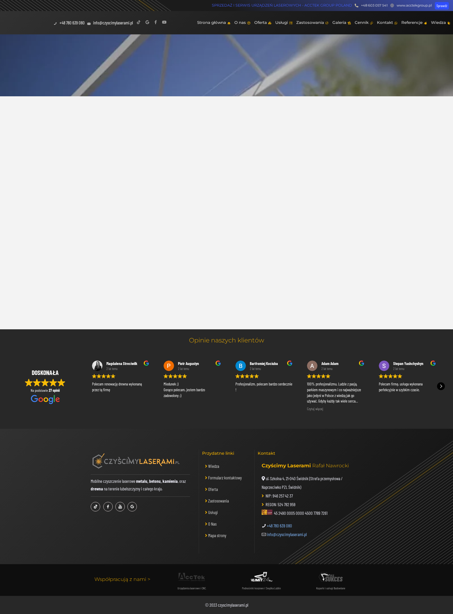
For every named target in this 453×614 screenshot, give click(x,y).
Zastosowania (60, 75)
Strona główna (34, 75)
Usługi (213, 512)
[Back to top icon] (440, 584)
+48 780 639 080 (279, 525)
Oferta (213, 489)
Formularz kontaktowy (225, 477)
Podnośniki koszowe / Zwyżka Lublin (261, 588)
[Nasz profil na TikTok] (95, 506)
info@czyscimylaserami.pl (287, 534)
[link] (192, 577)
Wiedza (213, 466)
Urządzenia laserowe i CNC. (191, 588)
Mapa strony (217, 535)
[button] (441, 386)
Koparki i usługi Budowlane (330, 588)
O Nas (212, 523)
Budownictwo (86, 75)
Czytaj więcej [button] (243, 408)
